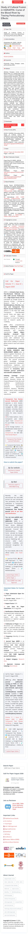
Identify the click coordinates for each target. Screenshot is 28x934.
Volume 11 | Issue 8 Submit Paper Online (17, 779)
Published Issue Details (11, 818)
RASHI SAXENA (8, 56)
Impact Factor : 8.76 (9, 878)
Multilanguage (8, 895)
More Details (13, 666)
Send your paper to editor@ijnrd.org (14, 485)
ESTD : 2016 (19, 882)
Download (8, 831)
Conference (8, 837)
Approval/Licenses (10, 829)
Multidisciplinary (16, 892)
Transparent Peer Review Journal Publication (14, 440)
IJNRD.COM (7, 216)
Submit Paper (17, 2)
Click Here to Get (17, 45)
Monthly (6, 892)
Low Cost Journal (8, 905)
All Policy (7, 834)
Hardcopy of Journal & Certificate (12, 908)
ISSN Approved (8, 902)
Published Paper (11, 125)
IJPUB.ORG (15, 216)
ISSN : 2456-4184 (8, 882)
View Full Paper (18, 266)
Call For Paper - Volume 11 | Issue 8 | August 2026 (14, 284)
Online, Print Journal (9, 898)
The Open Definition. (12, 229)
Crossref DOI (18, 902)
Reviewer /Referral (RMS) (12, 839)
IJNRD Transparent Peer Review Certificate (14, 721)
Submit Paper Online (12, 575)
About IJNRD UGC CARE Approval (14, 581)
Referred (6, 888)
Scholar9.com (18, 261)
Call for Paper (10, 578)
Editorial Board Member (12, 842)
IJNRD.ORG (18, 215)
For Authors (8, 821)
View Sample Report (11, 435)
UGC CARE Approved (11, 826)
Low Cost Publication (9, 915)
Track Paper (8, 824)
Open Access (15, 888)
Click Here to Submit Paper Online (14, 471)
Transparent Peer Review (11, 885)
